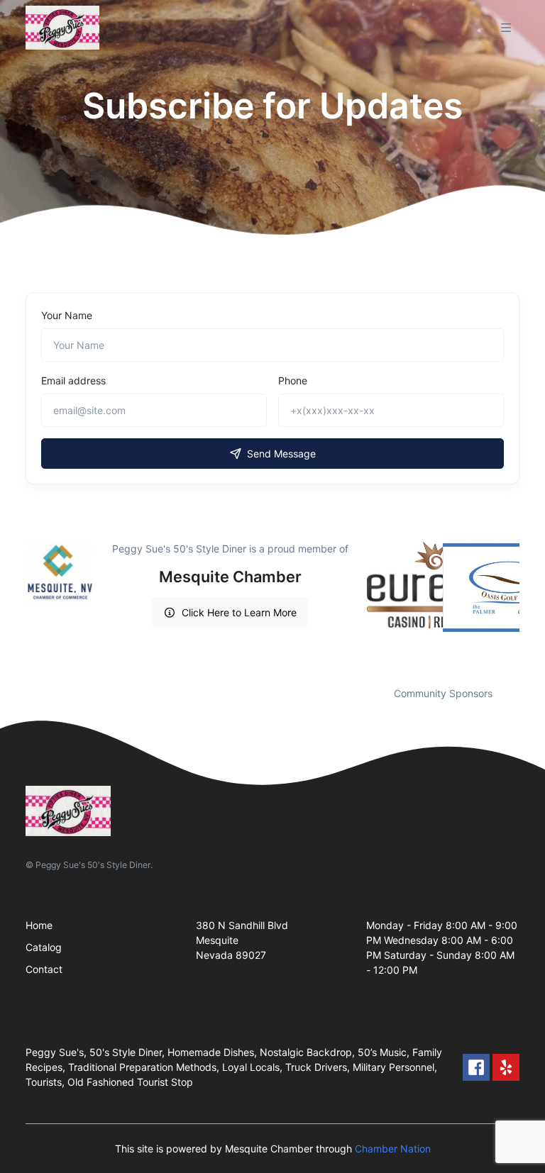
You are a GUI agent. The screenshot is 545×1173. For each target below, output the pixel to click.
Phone (292, 380)
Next (530, 605)
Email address (73, 380)
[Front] (65, 28)
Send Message (281, 453)
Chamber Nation (393, 1149)
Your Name (66, 315)
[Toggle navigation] (505, 28)
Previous (355, 605)
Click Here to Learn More (239, 612)
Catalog (44, 947)
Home (39, 925)
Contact (44, 969)
